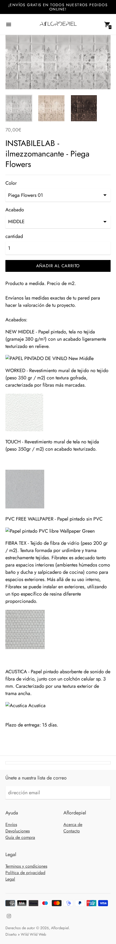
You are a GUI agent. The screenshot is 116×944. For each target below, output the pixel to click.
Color (11, 183)
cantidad (14, 236)
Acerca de (72, 824)
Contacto (71, 831)
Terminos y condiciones (26, 866)
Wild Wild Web (33, 934)
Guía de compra (20, 837)
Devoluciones (17, 831)
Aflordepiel (60, 928)
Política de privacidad (25, 873)
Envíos (11, 824)
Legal (10, 879)
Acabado (14, 210)
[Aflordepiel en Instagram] (9, 915)
